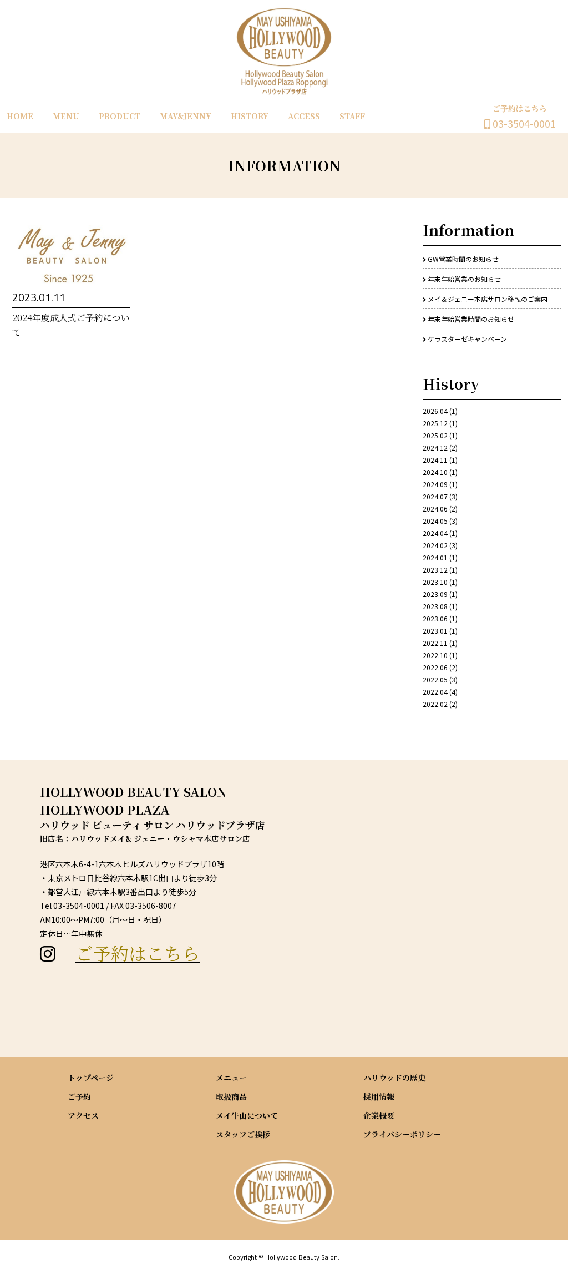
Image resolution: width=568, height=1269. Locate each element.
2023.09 (435, 594)
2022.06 (435, 667)
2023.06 (435, 618)
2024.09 (435, 484)
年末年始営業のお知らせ (464, 279)
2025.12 (435, 423)
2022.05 (435, 679)
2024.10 (435, 472)
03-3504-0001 (523, 123)
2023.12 (435, 569)
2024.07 (435, 496)
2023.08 (435, 606)
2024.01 (435, 557)
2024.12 (435, 447)
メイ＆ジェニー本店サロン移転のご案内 (487, 299)
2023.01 (435, 630)
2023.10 (435, 582)
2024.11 (435, 459)
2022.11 (435, 643)
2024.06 (435, 508)
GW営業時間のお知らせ (463, 259)
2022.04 (435, 691)
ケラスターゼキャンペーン (467, 338)
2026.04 (435, 411)
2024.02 (435, 545)
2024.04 (435, 533)
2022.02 (435, 704)
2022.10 (435, 655)
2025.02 (435, 435)
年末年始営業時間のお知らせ (471, 318)
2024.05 (435, 520)
